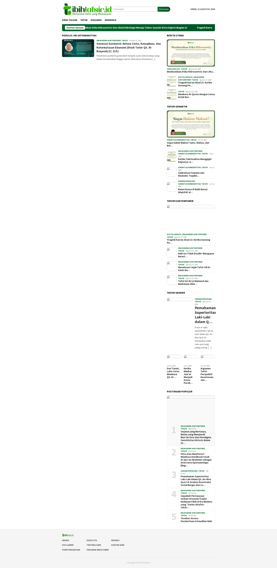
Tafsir (125, 40)
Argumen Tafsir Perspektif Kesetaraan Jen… (207, 374)
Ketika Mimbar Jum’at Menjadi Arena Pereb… (188, 375)
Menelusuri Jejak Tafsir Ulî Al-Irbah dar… (194, 269)
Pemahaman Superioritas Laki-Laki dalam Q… (204, 315)
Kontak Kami (117, 545)
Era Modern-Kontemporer (109, 40)
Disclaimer (68, 545)
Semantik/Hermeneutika (178, 140)
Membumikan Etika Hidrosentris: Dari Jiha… (191, 71)
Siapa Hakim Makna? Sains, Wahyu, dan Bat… (188, 144)
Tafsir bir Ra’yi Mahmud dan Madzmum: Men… (193, 282)
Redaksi (115, 540)
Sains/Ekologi (173, 69)
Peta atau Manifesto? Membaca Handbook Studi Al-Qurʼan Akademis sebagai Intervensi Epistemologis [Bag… (196, 460)
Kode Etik (92, 540)
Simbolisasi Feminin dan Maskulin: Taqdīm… (191, 174)
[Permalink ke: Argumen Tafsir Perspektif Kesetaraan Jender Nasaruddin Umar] (208, 359)
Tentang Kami (94, 545)
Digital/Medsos (185, 77)
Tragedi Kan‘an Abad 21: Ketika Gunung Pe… (195, 84)
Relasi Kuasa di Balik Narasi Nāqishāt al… (192, 191)
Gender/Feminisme (186, 181)
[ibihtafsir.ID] (87, 9)
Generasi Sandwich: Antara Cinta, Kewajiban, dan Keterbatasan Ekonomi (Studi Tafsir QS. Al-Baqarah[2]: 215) (129, 47)
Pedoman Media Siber (98, 549)
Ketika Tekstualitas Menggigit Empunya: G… (195, 160)
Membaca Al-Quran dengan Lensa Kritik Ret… (196, 96)
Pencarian (164, 9)
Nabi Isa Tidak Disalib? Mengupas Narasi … (196, 255)
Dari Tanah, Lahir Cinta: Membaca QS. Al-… (173, 373)
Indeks (65, 540)
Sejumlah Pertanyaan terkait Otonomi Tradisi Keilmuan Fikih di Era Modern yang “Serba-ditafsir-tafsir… (196, 502)
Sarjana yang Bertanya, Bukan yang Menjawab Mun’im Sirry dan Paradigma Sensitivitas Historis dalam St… (196, 437)
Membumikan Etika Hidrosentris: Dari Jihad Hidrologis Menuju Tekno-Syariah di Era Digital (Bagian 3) (117, 27)
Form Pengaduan (71, 549)
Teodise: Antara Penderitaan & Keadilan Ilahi (196, 520)
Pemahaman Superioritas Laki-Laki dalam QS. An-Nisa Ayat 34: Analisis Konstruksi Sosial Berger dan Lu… (196, 481)
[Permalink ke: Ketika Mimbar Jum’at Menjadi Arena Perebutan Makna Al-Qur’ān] (191, 359)
